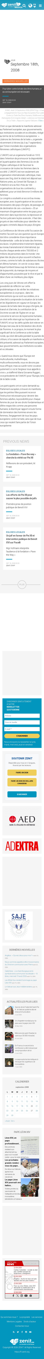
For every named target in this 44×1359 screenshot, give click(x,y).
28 (37, 1111)
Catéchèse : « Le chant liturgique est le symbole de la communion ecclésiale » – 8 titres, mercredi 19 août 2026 (21, 973)
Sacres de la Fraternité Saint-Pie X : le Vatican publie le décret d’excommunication (27, 1009)
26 (27, 1111)
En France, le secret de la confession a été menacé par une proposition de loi (26, 1048)
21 (37, 1106)
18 (22, 1106)
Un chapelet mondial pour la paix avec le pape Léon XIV (25, 1022)
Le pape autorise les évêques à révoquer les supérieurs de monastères (26, 1061)
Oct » (13, 1121)
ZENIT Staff (6, 102)
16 (12, 1106)
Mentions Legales (14, 1321)
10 (17, 1101)
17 (17, 1106)
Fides (40, 121)
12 (27, 1101)
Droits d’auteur (30, 1321)
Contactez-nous (22, 1326)
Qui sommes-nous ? (9, 1317)
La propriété (24, 1317)
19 (27, 1106)
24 (17, 1111)
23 (12, 1111)
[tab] (13, 1263)
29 (7, 1115)
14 (37, 1101)
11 (22, 1101)
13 (32, 1101)
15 (7, 1106)
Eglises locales (15, 450)
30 (12, 1115)
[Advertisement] (22, 33)
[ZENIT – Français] (12, 5)
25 (22, 1111)
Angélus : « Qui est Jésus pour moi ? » (19, 955)
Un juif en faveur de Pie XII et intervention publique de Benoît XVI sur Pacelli (21, 539)
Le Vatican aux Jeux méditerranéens (18, 987)
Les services (37, 1317)
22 (7, 1111)
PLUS (22, 584)
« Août (7, 1121)
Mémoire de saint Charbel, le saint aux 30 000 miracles (25, 1034)
